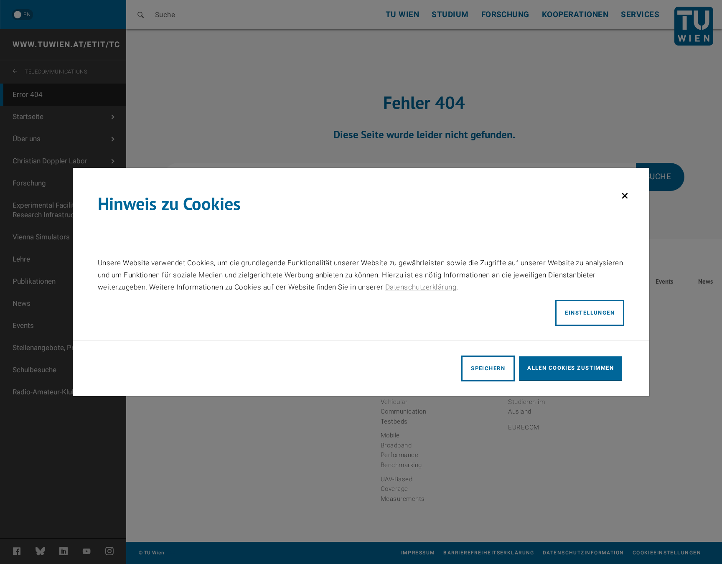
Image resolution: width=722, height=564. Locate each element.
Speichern (488, 368)
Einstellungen (590, 313)
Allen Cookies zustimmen (570, 368)
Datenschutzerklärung (421, 287)
